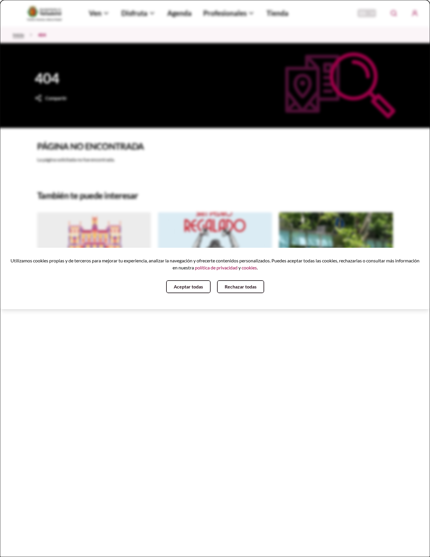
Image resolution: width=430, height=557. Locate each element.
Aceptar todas (188, 286)
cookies (249, 267)
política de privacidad (216, 267)
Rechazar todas (241, 286)
